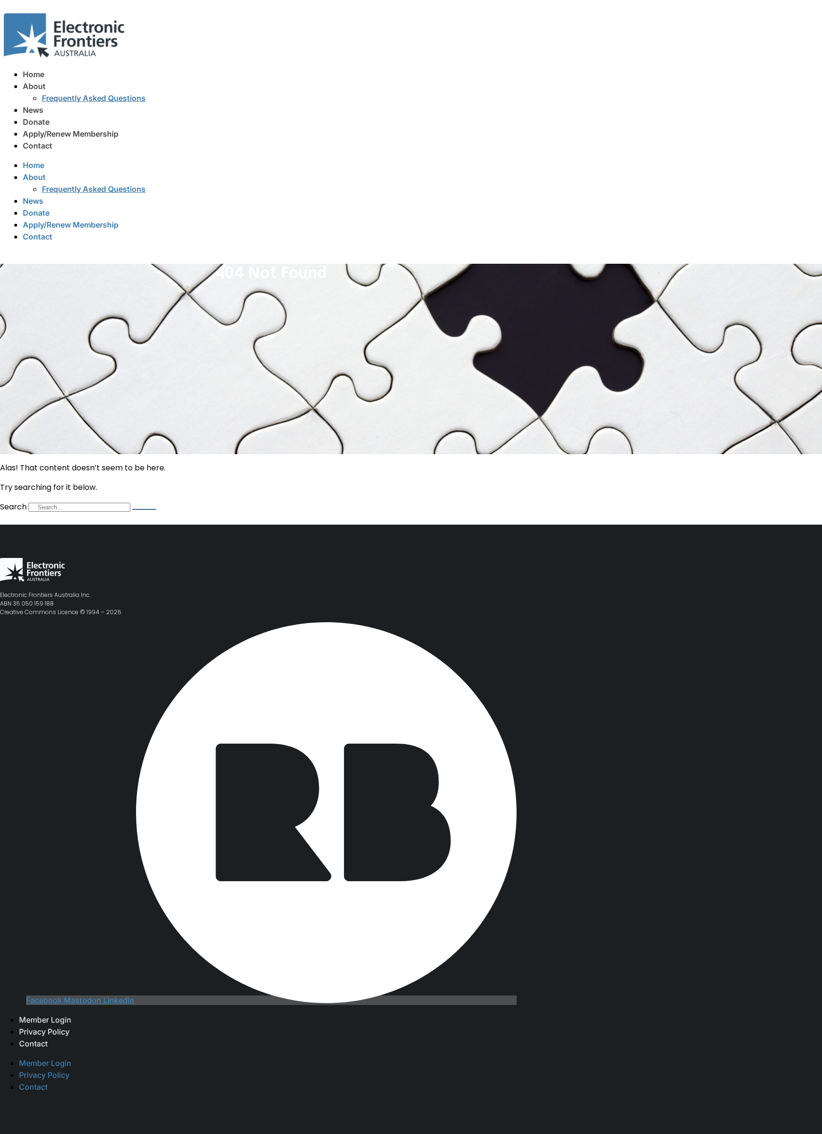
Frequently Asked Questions (94, 98)
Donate (36, 122)
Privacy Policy (44, 1031)
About (34, 86)
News (33, 110)
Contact (37, 145)
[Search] (144, 509)
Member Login (45, 1020)
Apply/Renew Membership (70, 134)
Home (33, 74)
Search (13, 506)
